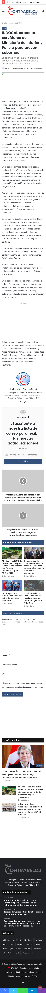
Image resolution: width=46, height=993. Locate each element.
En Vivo (35, 976)
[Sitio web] (21, 402)
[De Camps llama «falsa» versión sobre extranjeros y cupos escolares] (12, 585)
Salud (10, 953)
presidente (37, 949)
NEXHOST (14, 968)
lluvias (18, 949)
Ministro (27, 949)
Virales (27, 976)
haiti (4, 944)
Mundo (11, 976)
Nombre (6, 655)
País (20, 23)
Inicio (5, 23)
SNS (17, 953)
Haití (11, 944)
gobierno (39, 940)
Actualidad (13, 23)
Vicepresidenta (28, 953)
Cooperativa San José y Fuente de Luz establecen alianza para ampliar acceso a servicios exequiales (34, 567)
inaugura (29, 944)
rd (4, 953)
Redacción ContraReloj (13, 68)
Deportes (19, 976)
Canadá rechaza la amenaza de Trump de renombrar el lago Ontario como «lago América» (21, 774)
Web (3, 674)
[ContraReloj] (23, 10)
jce (11, 949)
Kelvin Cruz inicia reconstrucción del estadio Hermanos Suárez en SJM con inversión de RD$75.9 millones (31, 809)
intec (5, 949)
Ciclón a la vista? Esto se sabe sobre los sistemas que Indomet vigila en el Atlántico (33, 598)
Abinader (6, 940)
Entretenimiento (27, 972)
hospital (19, 944)
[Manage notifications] (40, 987)
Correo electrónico (10, 664)
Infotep (38, 944)
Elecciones (28, 940)
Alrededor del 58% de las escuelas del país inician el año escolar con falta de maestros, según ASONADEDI (12, 567)
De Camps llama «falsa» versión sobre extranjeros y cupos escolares (12, 597)
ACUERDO (17, 940)
